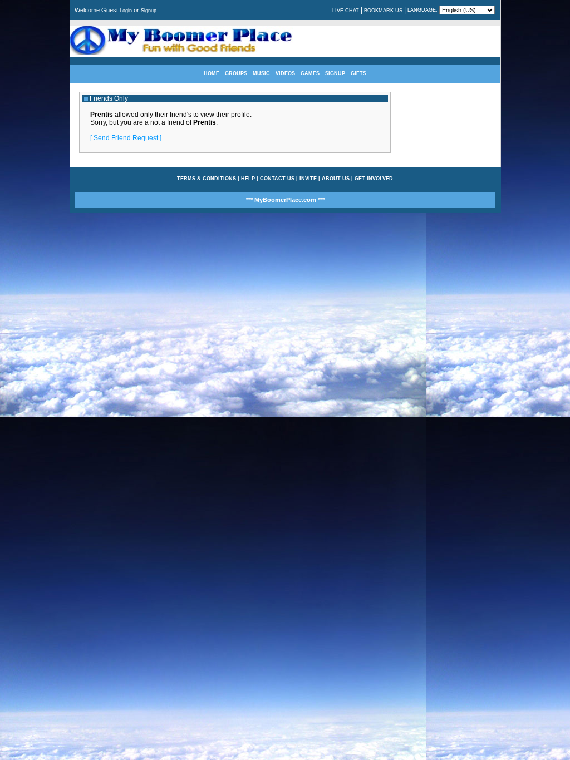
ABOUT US (336, 178)
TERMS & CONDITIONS (206, 178)
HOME (211, 73)
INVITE (308, 178)
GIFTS (358, 73)
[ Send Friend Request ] (125, 138)
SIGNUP (335, 73)
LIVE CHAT (345, 10)
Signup (148, 10)
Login (126, 10)
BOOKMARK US (383, 10)
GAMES (310, 73)
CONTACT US (277, 178)
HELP (248, 178)
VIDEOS (285, 73)
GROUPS (236, 73)
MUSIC (261, 73)
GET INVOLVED (374, 178)
